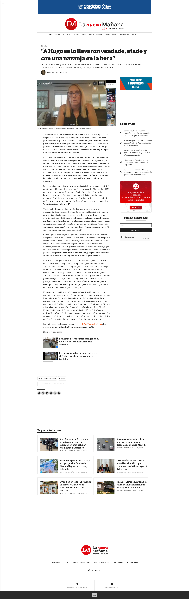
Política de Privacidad (102, 562)
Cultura (98, 34)
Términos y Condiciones (81, 562)
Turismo (107, 34)
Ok (94, 595)
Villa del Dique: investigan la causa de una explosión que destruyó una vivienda (131, 485)
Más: (133, 34)
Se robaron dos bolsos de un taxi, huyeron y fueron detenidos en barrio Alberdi (131, 442)
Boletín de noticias (136, 217)
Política (69, 34)
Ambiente (114, 34)
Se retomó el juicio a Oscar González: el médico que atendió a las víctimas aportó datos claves (137, 133)
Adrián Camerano (52, 72)
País (63, 34)
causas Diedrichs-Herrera (47, 378)
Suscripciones (125, 34)
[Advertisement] (76, 411)
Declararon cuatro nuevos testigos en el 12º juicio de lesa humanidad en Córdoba (78, 356)
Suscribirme (135, 230)
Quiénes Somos (55, 562)
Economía (77, 34)
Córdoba (57, 34)
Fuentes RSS (118, 562)
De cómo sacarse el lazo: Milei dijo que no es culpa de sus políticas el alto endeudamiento (137, 152)
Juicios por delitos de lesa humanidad (51, 384)
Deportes (91, 34)
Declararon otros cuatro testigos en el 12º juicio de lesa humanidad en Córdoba (79, 342)
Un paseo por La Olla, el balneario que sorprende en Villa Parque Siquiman (137, 162)
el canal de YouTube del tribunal (88, 324)
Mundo (84, 34)
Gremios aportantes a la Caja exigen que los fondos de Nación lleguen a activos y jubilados (138, 143)
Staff (66, 562)
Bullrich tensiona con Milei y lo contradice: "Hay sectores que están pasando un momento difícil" (138, 172)
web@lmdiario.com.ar (111, 588)
